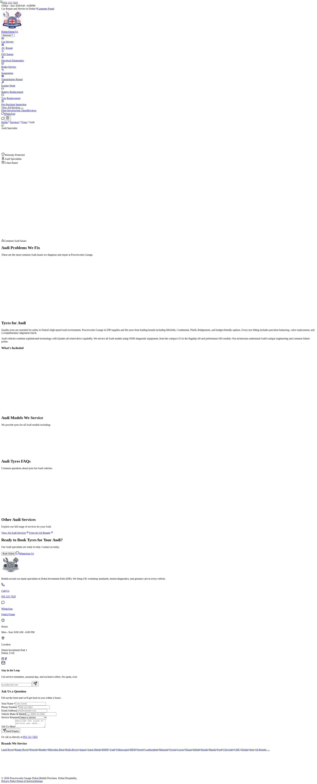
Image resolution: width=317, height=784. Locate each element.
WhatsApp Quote (27, 154)
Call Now (10, 154)
